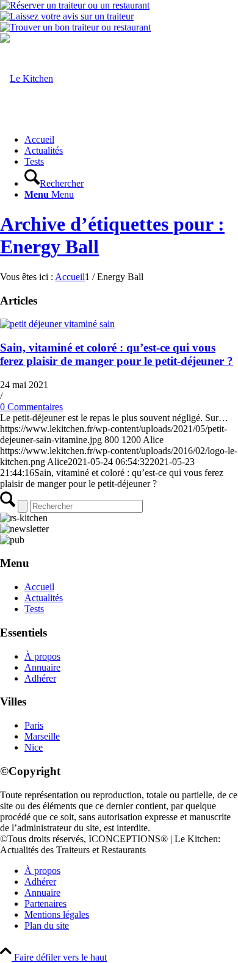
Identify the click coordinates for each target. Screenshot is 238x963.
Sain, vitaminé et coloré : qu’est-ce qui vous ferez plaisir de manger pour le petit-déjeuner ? (116, 354)
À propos (42, 656)
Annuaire (42, 667)
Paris (33, 725)
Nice (33, 747)
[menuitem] (131, 139)
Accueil (39, 587)
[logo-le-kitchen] (26, 78)
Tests (34, 609)
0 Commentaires (31, 407)
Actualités (43, 598)
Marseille (42, 736)
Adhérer (40, 678)
